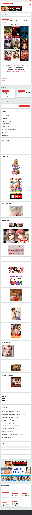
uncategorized (5, 135)
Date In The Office (6, 437)
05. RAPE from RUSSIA (6, 121)
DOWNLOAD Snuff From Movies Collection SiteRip (16, 71)
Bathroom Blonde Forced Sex (7, 422)
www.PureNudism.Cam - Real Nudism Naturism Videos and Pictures (13, 457)
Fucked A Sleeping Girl (6, 423)
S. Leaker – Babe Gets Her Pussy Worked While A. (11, 434)
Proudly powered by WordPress (9, 512)
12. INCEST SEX (5, 132)
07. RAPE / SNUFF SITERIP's (7, 124)
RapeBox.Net (4, 396)
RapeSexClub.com (5, 400)
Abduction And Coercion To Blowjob (8, 411)
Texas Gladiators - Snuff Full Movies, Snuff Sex (9, 82)
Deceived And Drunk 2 (15, 495)
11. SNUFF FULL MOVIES (6, 130)
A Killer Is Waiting (5, 431)
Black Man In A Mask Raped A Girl (8, 429)
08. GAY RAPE (5, 126)
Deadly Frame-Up (6, 420)
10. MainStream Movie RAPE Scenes (8, 129)
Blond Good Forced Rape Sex (7, 432)
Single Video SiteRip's (6, 133)
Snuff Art (3, 80)
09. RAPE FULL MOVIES (6, 127)
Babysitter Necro (4, 78)
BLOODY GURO (4, 150)
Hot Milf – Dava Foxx (6, 419)
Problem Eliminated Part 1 (7, 426)
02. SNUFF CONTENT (6, 117)
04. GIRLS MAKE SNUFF (6, 120)
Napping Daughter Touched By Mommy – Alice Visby (11, 414)
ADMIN (8, 22)
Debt (3, 416)
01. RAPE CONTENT (6, 115)
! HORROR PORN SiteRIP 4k (7, 114)
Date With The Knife (6, 428)
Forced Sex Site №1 (8, 4)
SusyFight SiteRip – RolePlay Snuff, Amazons (24, 93)
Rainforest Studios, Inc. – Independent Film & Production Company (7, 93)
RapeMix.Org (4, 398)
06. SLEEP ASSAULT (6, 123)
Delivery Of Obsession (6, 435)
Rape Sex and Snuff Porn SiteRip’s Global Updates (5, 494)
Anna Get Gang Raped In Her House (8, 417)
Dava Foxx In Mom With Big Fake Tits (9, 425)
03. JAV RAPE (5, 118)
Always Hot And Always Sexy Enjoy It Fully (9, 413)
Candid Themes (25, 512)
